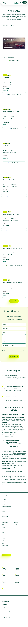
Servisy (3, 511)
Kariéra (3, 540)
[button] (24, 2)
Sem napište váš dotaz (9, 345)
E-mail (5, 337)
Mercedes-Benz (5, 522)
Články (3, 543)
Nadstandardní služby (6, 506)
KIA (14, 520)
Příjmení (5, 328)
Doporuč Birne (5, 545)
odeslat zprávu (14, 356)
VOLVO (3, 527)
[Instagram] (4, 618)
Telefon (5, 341)
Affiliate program (5, 548)
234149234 (19, 319)
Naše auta (4, 499)
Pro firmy (3, 504)
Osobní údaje (4, 607)
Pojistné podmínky (5, 601)
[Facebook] (9, 618)
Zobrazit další (14, 300)
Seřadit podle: (4, 57)
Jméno (5, 324)
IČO (4, 332)
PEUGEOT (16, 522)
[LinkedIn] (7, 618)
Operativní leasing (5, 501)
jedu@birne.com (11, 319)
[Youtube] (2, 618)
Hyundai (4, 520)
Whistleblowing (5, 604)
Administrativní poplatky (7, 611)
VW (14, 527)
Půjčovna (3, 509)
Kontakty (3, 538)
